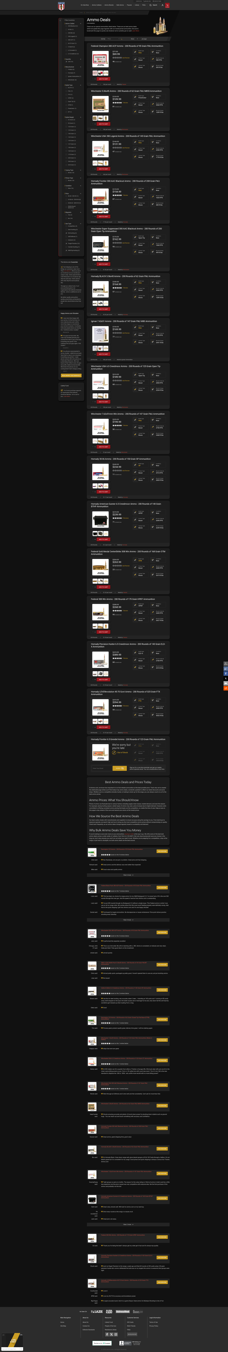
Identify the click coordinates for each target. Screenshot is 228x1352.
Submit (118, 768)
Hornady (125, 222)
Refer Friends (131, 1326)
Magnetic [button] (68, 212)
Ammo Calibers (97, 5)
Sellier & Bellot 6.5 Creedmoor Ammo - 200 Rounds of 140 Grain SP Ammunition (126, 988)
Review (125, 103)
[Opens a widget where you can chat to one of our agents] (12, 1341)
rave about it (67, 271)
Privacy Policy (153, 1326)
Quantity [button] (68, 59)
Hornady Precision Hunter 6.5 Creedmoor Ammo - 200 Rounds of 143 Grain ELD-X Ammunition (126, 1256)
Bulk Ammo (120, 5)
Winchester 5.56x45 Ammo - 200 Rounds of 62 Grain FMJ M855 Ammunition (125, 1104)
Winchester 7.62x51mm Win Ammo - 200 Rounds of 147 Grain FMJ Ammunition (126, 1171)
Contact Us (86, 1326)
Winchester (125, 129)
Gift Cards (130, 1322)
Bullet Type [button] (68, 85)
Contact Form (157, 1)
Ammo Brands (109, 5)
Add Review (126, 58)
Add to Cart (103, 79)
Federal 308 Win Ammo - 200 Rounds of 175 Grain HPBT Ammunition (123, 1235)
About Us (85, 1322)
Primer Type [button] (69, 178)
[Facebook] (226, 673)
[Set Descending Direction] (121, 39)
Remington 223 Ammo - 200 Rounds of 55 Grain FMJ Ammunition (122, 849)
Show (132, 39)
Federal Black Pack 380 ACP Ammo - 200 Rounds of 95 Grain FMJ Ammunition (126, 885)
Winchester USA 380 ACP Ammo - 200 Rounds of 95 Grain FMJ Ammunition (125, 930)
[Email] (226, 683)
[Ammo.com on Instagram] (116, 1334)
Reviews (125, 518)
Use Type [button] (68, 223)
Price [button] (67, 193)
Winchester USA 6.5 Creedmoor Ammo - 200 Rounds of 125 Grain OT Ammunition (126, 1058)
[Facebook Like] (226, 668)
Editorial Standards (89, 1330)
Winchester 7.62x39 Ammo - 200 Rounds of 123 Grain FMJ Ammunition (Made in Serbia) (126, 1038)
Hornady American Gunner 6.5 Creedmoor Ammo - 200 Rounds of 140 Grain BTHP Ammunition (127, 1197)
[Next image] (109, 210)
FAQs (128, 1330)
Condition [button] (68, 186)
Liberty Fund (109, 1322)
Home (81, 12)
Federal (124, 84)
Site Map (63, 1326)
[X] (226, 678)
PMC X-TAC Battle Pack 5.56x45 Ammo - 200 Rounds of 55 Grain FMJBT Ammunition (124, 963)
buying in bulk (129, 834)
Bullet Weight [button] (69, 117)
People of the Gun (110, 1326)
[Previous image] (92, 210)
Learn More (135, 31)
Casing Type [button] (69, 170)
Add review (162, 851)
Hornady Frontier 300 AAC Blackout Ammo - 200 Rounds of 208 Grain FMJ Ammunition (124, 1127)
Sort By (103, 39)
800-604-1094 (148, 1)
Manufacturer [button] (69, 67)
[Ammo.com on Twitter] (111, 1334)
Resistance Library (110, 1330)
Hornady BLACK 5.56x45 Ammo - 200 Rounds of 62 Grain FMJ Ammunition (125, 1147)
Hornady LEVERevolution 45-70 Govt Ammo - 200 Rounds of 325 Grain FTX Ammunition (124, 1281)
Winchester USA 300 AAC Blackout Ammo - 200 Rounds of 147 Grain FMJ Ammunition (124, 1084)
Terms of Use (153, 1322)
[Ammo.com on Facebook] (107, 1334)
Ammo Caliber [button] (69, 23)
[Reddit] (226, 688)
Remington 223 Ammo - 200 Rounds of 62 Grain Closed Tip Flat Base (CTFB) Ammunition (125, 1018)
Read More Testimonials (71, 375)
